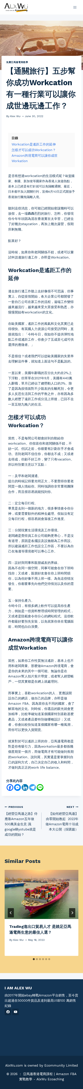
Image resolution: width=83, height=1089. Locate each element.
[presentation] (41, 894)
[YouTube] (15, 1012)
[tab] (34, 959)
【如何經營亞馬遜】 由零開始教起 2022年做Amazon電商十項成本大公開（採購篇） (62, 818)
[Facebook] (10, 787)
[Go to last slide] (11, 912)
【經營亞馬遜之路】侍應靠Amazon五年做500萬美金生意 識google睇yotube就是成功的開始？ (21, 820)
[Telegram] (32, 787)
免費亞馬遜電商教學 (17, 62)
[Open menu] (74, 7)
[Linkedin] (25, 787)
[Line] (40, 787)
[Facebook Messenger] (17, 787)
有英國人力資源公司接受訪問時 (44, 329)
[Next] (72, 912)
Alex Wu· (15, 116)
